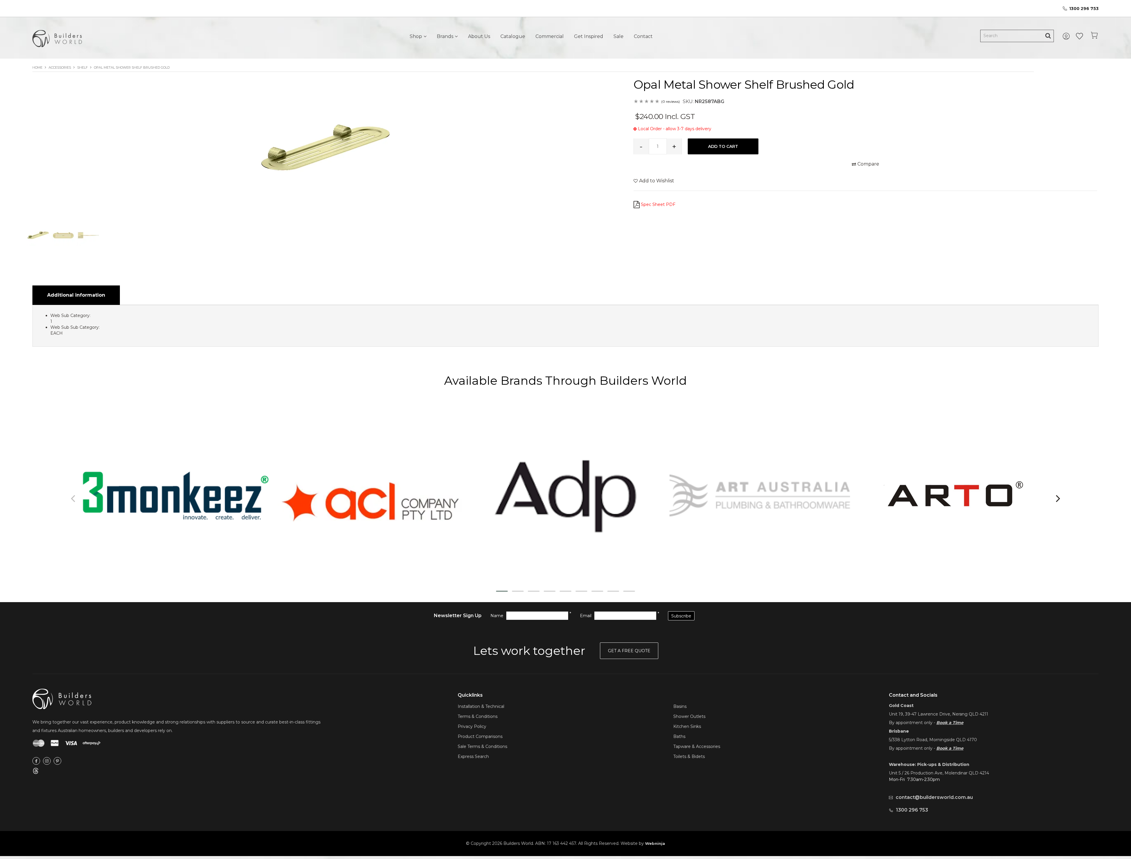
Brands (445, 36)
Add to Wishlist (656, 181)
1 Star (636, 102)
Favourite (1079, 36)
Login (1067, 36)
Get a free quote (629, 650)
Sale (619, 36)
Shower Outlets (689, 716)
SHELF (82, 67)
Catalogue (512, 36)
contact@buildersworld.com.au (934, 797)
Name (496, 615)
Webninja (655, 843)
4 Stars (652, 102)
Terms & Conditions (477, 716)
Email (585, 615)
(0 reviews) (670, 101)
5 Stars (657, 102)
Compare (868, 164)
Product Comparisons (480, 736)
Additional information (76, 295)
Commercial (549, 36)
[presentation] (73, 498)
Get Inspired (588, 36)
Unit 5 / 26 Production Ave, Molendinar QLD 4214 (939, 773)
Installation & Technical (481, 706)
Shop (416, 36)
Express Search (473, 756)
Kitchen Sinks (687, 726)
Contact (643, 36)
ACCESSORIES (60, 67)
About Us (479, 36)
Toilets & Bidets (689, 756)
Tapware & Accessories (696, 746)
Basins (680, 706)
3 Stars (646, 102)
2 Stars (641, 102)
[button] (502, 591)
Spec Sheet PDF (658, 204)
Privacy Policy (472, 726)
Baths (679, 736)
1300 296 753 (1084, 8)
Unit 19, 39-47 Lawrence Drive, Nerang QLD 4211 (938, 714)
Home (37, 67)
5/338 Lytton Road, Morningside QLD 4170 (933, 739)
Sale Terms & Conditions (482, 746)
